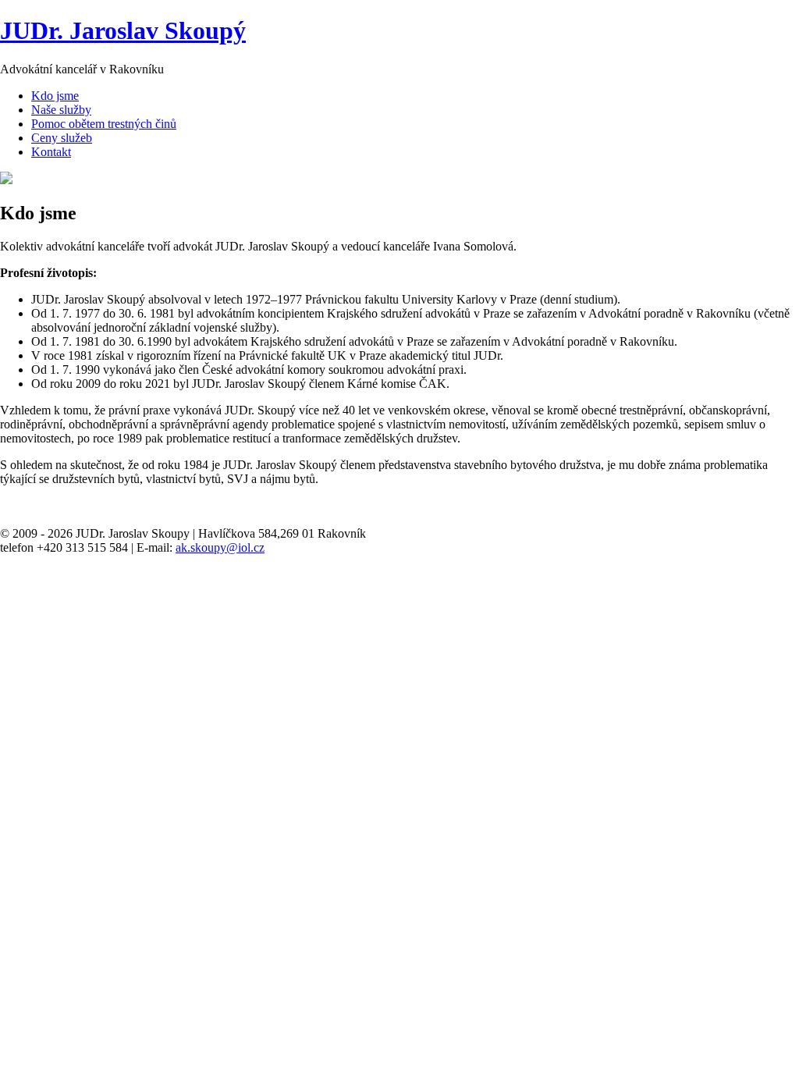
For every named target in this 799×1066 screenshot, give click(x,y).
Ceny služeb (61, 137)
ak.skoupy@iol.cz (220, 547)
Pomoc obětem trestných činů (103, 123)
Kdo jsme (55, 95)
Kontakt (51, 151)
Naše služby (61, 109)
